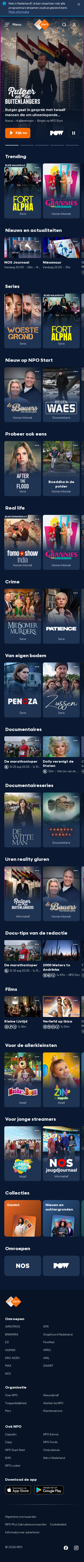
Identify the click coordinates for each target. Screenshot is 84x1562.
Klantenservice (52, 1410)
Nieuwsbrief (51, 1395)
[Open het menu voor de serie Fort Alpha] (37, 167)
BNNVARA (11, 1334)
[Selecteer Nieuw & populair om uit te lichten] (72, 143)
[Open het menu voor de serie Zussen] (76, 666)
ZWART (48, 1365)
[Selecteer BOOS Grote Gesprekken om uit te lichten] (57, 143)
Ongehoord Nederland (58, 1334)
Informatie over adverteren (22, 1532)
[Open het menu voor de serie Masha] (37, 1056)
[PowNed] (61, 1266)
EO (7, 1342)
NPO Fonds (50, 1442)
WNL (46, 1358)
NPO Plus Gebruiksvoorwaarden (26, 1524)
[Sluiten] (78, 4)
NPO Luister (12, 1465)
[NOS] (22, 1266)
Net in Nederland (54, 1458)
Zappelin (11, 1434)
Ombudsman (51, 1450)
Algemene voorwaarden (20, 1516)
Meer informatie (19, 11)
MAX (8, 1365)
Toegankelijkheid (15, 1403)
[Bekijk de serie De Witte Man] (22, 820)
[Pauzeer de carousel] (73, 133)
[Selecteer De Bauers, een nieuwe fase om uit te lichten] (42, 143)
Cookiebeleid (58, 1524)
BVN (8, 1458)
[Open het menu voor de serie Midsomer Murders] (37, 593)
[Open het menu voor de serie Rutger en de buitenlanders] (37, 870)
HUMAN (10, 1350)
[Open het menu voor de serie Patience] (76, 593)
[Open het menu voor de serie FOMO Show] (37, 519)
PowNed (48, 1342)
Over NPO (11, 1395)
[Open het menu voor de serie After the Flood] (37, 445)
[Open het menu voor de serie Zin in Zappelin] (76, 1056)
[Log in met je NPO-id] (74, 24)
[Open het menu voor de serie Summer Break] (37, 1130)
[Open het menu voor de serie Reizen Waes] (76, 371)
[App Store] (18, 1490)
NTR (46, 1326)
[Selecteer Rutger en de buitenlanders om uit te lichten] (12, 143)
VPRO (47, 1350)
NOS (8, 1373)
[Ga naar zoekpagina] (64, 24)
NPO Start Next (15, 1450)
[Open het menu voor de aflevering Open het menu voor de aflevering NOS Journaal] (36, 241)
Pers (8, 1410)
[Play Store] (48, 1490)
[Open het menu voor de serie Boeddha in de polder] (76, 445)
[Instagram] (76, 1548)
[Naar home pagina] (42, 24)
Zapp (8, 1442)
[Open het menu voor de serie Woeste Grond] (37, 297)
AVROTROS (12, 1326)
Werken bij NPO (53, 1403)
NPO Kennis (50, 1434)
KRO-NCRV (12, 1358)
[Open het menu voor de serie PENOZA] (37, 666)
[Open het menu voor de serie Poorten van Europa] (76, 796)
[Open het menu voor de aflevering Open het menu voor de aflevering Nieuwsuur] (75, 241)
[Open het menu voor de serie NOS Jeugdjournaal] (76, 1130)
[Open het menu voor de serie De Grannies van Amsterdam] (76, 167)
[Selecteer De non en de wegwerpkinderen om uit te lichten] (27, 143)
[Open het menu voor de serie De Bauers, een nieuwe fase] (37, 371)
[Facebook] (65, 1548)
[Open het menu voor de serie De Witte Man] (37, 796)
